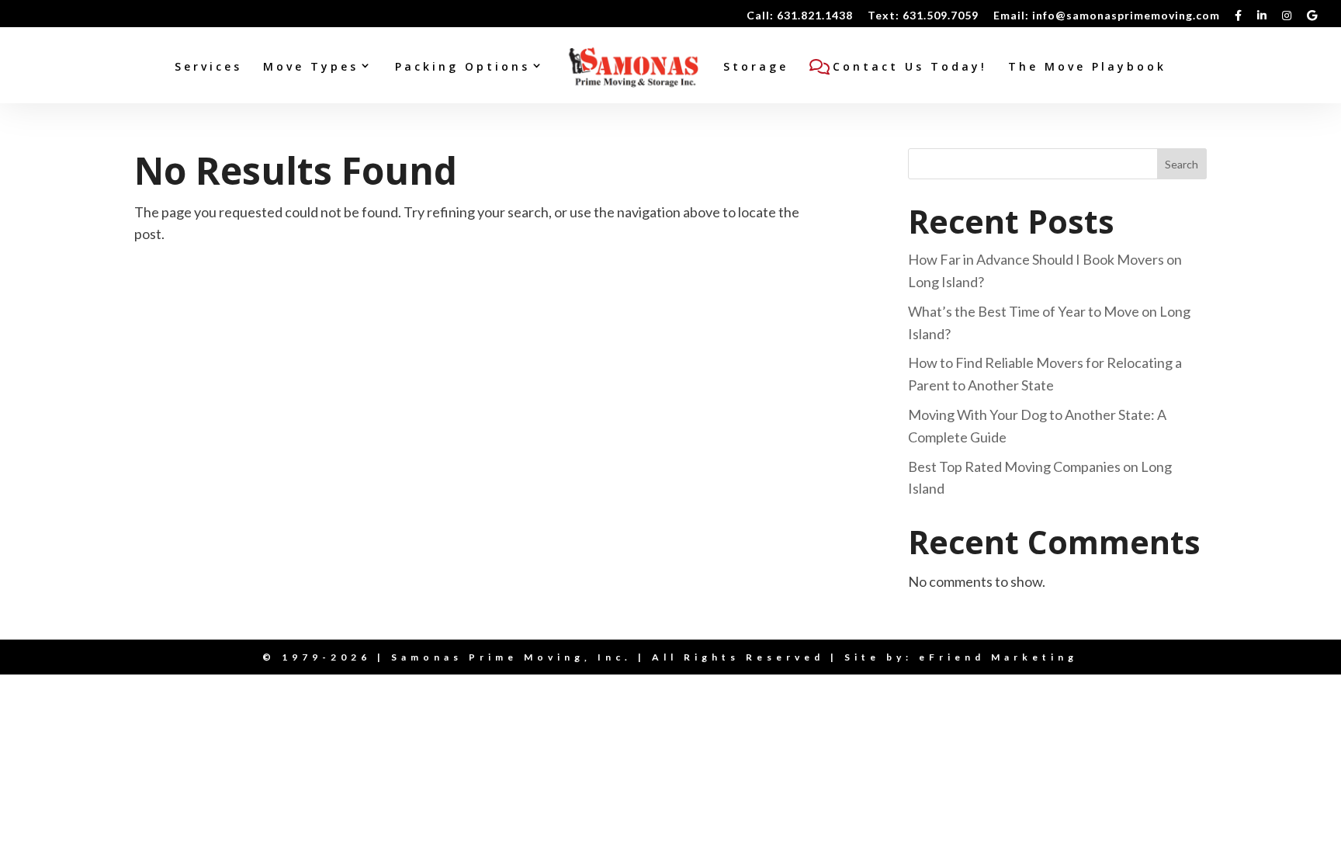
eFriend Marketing (998, 657)
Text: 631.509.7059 (923, 16)
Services (208, 67)
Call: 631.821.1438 (800, 16)
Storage (755, 67)
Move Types (311, 67)
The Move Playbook (1087, 67)
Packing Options (462, 67)
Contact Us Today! (910, 67)
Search (1181, 164)
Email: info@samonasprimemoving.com (1106, 16)
